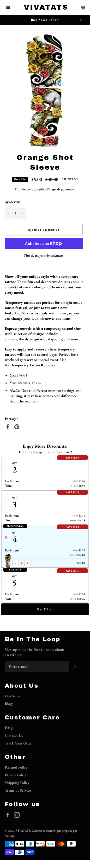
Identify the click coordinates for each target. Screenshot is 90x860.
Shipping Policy (17, 782)
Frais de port (24, 189)
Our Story (13, 695)
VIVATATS (45, 7)
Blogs (9, 703)
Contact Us (14, 735)
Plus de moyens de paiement (43, 255)
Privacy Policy (15, 774)
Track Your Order (19, 743)
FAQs (9, 727)
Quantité (12, 202)
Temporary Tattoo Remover (33, 365)
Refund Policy (16, 767)
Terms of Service (18, 790)
